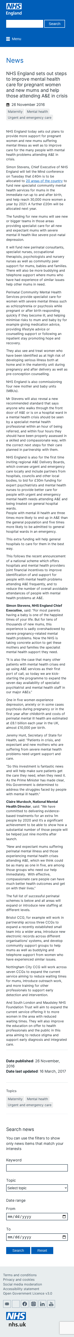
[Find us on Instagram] (33, 1307)
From (10, 1208)
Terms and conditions (20, 1275)
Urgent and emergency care (29, 117)
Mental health (37, 111)
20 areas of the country (44, 181)
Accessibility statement (21, 1289)
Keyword (14, 1160)
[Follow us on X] (16, 1307)
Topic (11, 1180)
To (8, 1229)
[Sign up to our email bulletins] (7, 1307)
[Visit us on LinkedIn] (42, 1307)
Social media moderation (22, 1284)
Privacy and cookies (19, 1279)
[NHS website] (16, 1325)
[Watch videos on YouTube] (51, 1307)
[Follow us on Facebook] (25, 1307)
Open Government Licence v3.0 (27, 1293)
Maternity (15, 111)
